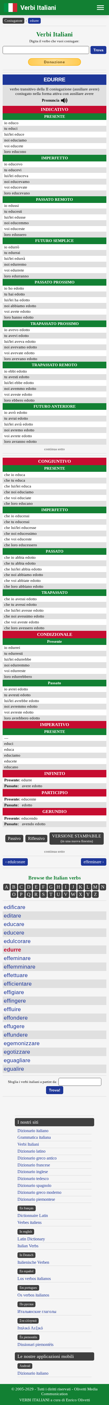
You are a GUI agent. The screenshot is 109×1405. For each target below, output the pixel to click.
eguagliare (17, 1060)
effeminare (17, 958)
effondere (16, 1018)
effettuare (16, 975)
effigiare (14, 992)
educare (14, 924)
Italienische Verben (33, 1262)
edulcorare (17, 941)
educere (14, 932)
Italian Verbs (27, 1246)
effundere (16, 1035)
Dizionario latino (31, 1151)
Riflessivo (36, 838)
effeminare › (94, 862)
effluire (12, 1009)
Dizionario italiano (32, 1130)
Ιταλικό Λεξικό (30, 1328)
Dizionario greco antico (37, 1158)
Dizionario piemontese (36, 1199)
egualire (14, 1069)
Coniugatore (13, 21)
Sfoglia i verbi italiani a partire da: (32, 1082)
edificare (14, 907)
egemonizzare (22, 1043)
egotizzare (17, 1052)
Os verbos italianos (33, 1295)
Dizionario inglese (32, 1171)
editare (12, 915)
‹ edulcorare (15, 862)
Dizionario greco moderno (39, 1192)
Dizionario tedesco (33, 1178)
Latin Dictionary (31, 1239)
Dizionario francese (33, 1165)
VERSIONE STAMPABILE (76, 838)
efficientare (18, 984)
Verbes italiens (29, 1222)
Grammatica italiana (34, 1137)
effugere (14, 1026)
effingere (15, 1001)
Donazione (54, 62)
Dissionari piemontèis (35, 1344)
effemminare (19, 967)
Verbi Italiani (38, 7)
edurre (34, 21)
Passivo (14, 838)
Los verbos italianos (34, 1278)
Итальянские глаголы (36, 1311)
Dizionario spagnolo (34, 1185)
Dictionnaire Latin (32, 1215)
